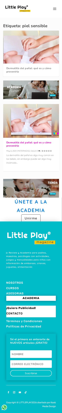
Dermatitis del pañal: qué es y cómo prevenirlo (28, 70)
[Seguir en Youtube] (20, 392)
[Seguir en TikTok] (25, 392)
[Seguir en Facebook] (8, 392)
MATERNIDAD (24, 151)
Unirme (31, 218)
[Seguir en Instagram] (14, 392)
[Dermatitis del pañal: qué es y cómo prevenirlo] (31, 121)
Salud (33, 151)
